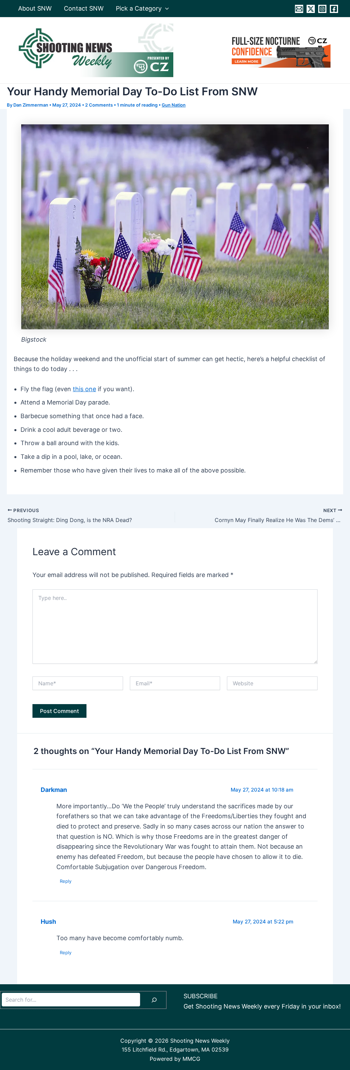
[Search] (154, 1000)
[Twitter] (311, 9)
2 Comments (99, 105)
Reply (65, 881)
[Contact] (299, 9)
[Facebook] (334, 9)
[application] (165, 8)
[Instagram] (322, 9)
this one (84, 389)
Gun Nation (174, 105)
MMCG (191, 1058)
